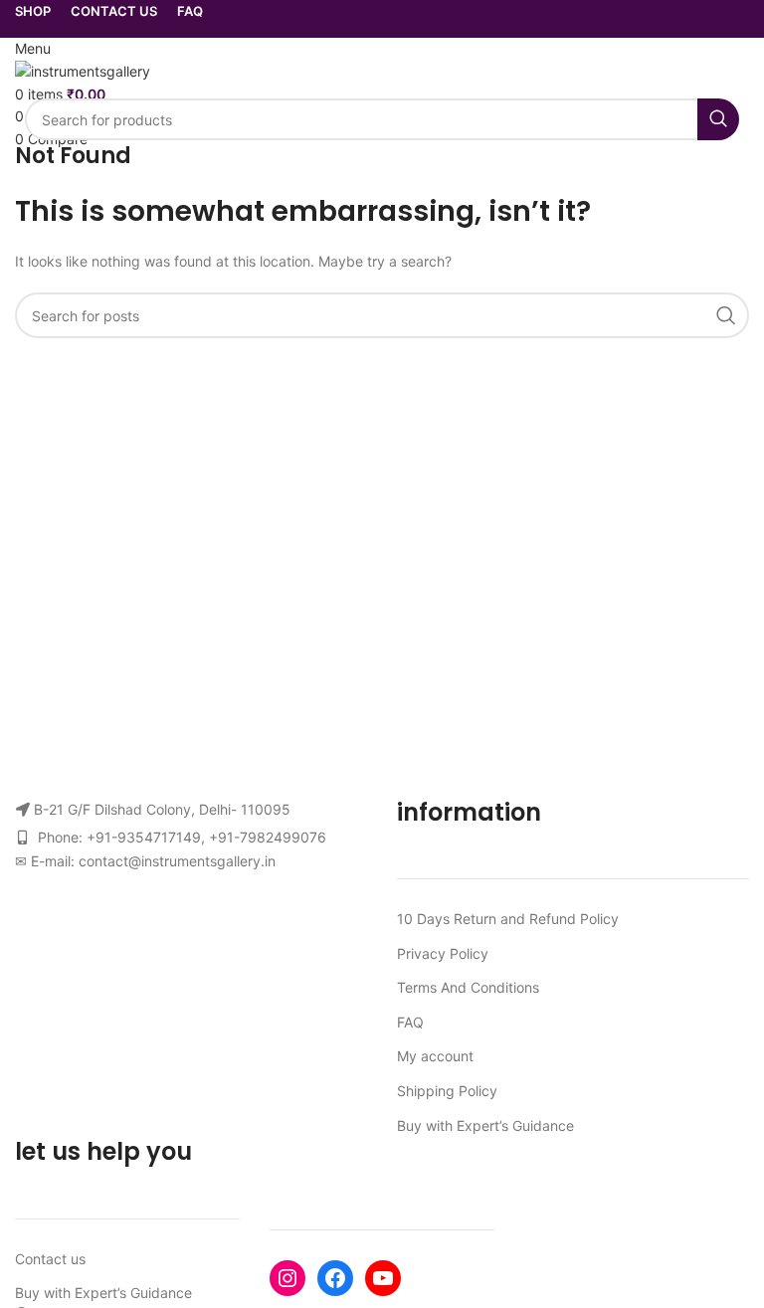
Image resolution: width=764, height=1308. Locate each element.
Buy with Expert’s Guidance (485, 1125)
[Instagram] (287, 1278)
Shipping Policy (447, 1090)
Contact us (50, 1258)
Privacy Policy (442, 953)
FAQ (410, 1022)
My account (435, 1055)
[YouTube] (383, 1278)
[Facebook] (335, 1278)
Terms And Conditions (468, 987)
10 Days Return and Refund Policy (508, 918)
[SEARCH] (718, 119)
